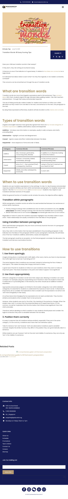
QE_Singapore (10, 414)
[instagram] (29, 489)
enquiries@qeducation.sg (14, 418)
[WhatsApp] (62, 56)
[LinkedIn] (59, 56)
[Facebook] (53, 56)
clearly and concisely (57, 110)
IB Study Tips (6, 49)
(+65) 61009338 (11, 411)
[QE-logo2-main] (9, 6)
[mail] (44, 489)
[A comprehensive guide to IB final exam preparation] (34, 352)
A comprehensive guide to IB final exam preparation (22, 355)
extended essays (36, 190)
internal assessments (21, 190)
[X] (56, 56)
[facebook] (24, 489)
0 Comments (12, 356)
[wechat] (34, 489)
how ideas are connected (52, 71)
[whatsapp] (39, 489)
